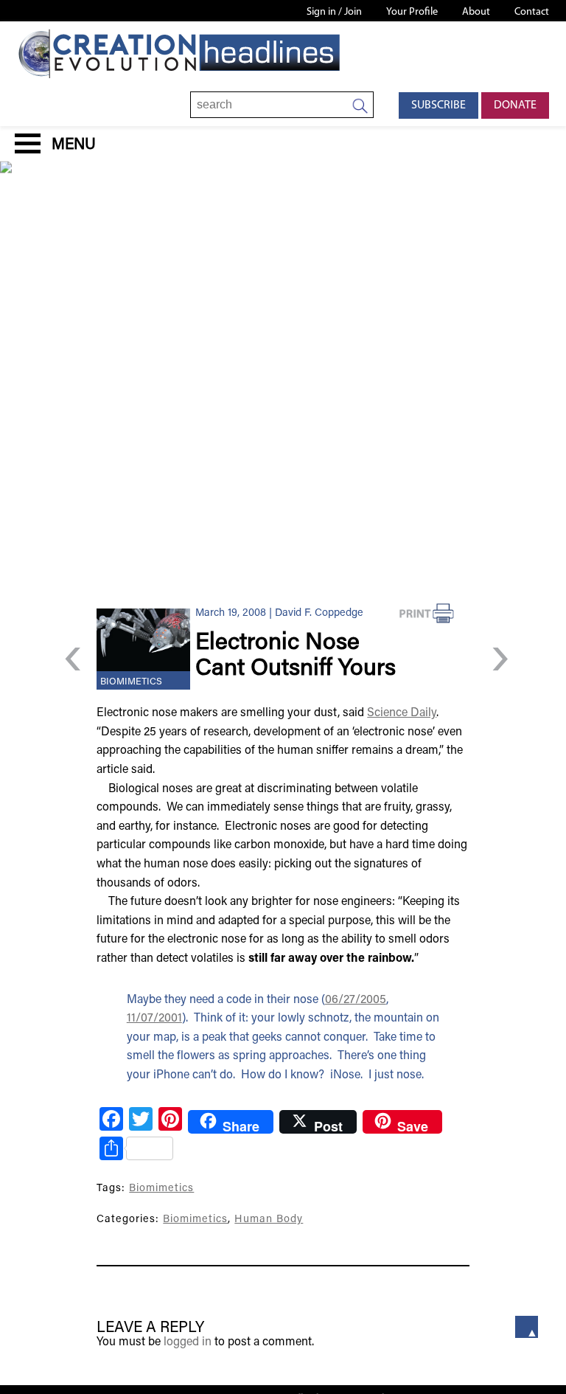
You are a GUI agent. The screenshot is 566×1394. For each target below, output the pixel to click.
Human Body (268, 1219)
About (476, 12)
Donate (515, 105)
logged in (188, 1342)
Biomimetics (131, 682)
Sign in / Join (334, 12)
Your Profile (412, 12)
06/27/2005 (355, 1000)
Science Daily (401, 713)
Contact (531, 12)
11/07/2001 (154, 1018)
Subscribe (438, 105)
